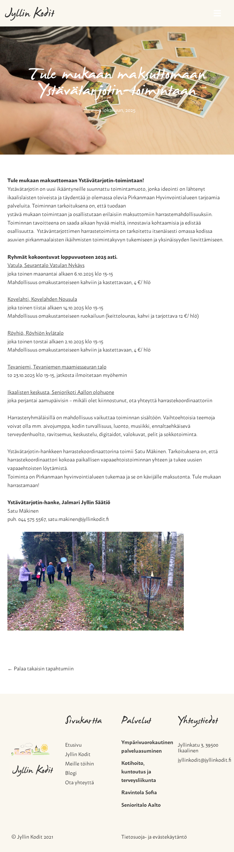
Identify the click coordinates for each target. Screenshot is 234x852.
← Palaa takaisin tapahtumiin (40, 668)
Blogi (71, 771)
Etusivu (73, 743)
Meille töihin (79, 762)
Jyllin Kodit (29, 14)
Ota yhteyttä (79, 781)
